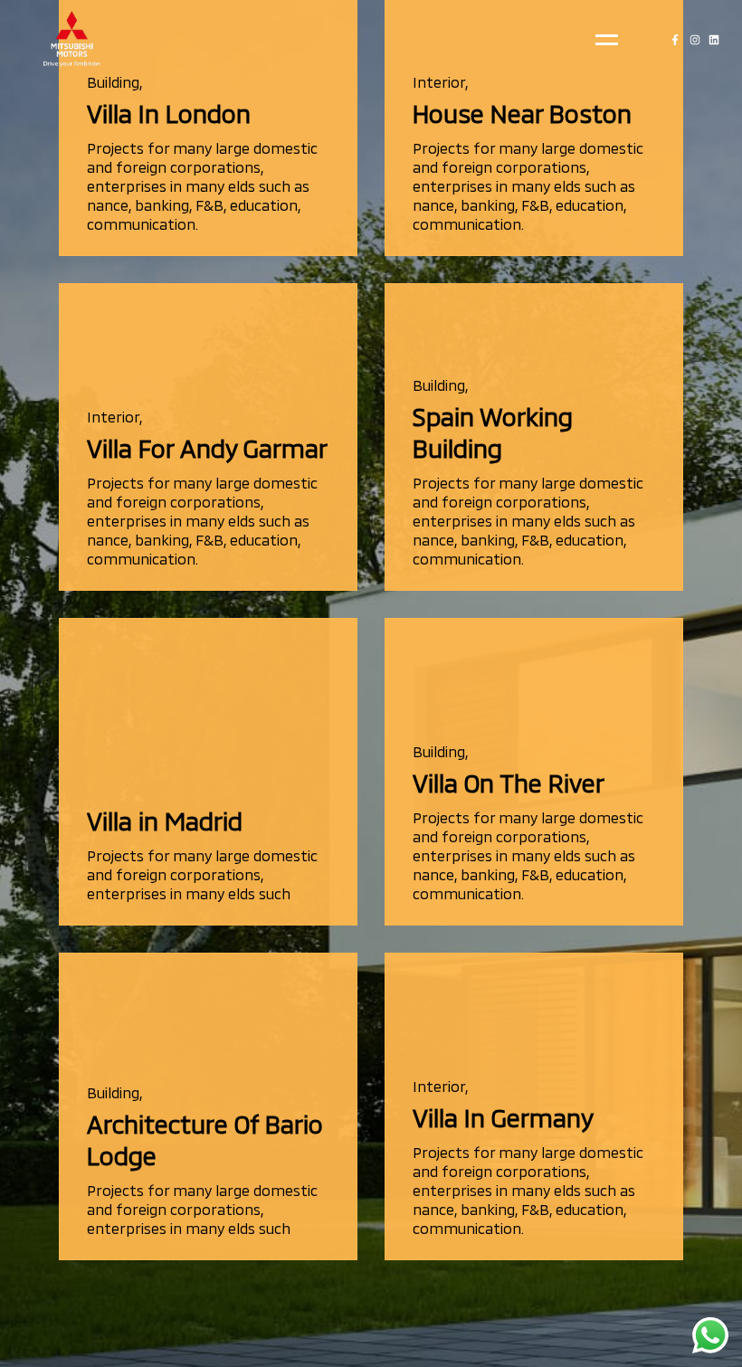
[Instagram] (695, 40)
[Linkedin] (714, 40)
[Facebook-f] (675, 40)
